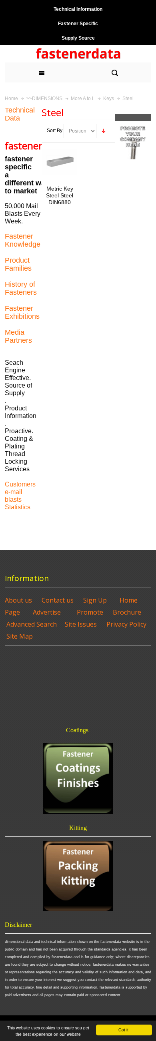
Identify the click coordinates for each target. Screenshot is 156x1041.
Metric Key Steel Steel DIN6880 (59, 195)
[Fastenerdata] (78, 53)
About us (18, 600)
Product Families (18, 264)
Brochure (127, 612)
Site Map (19, 636)
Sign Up (95, 600)
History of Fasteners (21, 288)
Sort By (54, 130)
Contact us (58, 600)
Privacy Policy (126, 624)
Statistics (17, 507)
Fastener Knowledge (22, 240)
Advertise (47, 612)
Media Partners (18, 336)
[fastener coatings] (78, 778)
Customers (20, 484)
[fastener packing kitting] (78, 876)
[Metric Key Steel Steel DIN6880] (59, 161)
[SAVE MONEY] (133, 124)
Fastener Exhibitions (22, 312)
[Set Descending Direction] (104, 131)
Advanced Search (31, 624)
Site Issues (81, 624)
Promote (90, 612)
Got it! (124, 1030)
